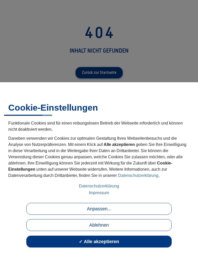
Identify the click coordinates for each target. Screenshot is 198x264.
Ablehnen (99, 225)
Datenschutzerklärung (138, 175)
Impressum (99, 193)
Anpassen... (99, 208)
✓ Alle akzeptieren (99, 241)
